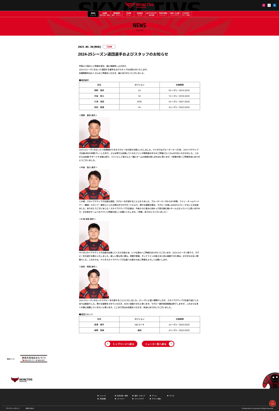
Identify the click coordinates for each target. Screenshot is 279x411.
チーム (154, 396)
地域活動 (103, 399)
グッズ (171, 396)
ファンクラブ (139, 399)
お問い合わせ (30, 408)
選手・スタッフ (140, 396)
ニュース (103, 396)
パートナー (121, 399)
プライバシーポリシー (13, 408)
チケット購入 (156, 399)
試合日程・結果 (122, 396)
